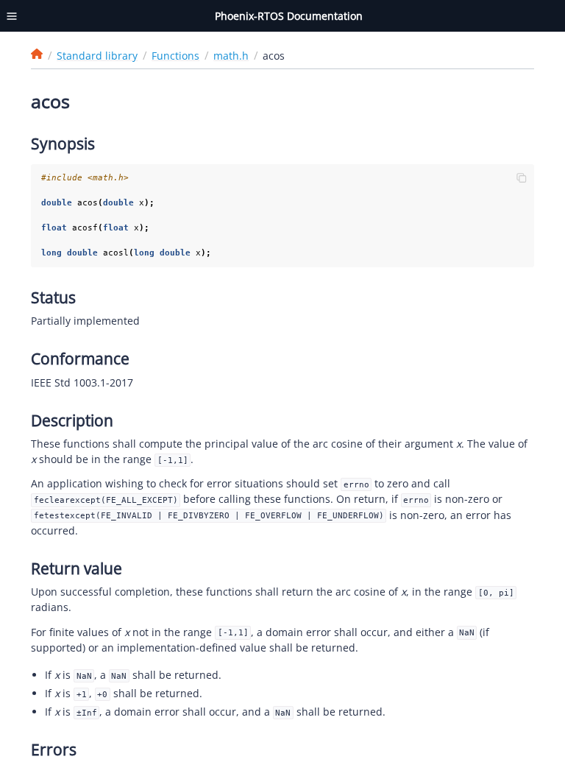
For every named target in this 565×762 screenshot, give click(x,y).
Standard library (97, 56)
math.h (231, 56)
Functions (175, 56)
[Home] (37, 54)
